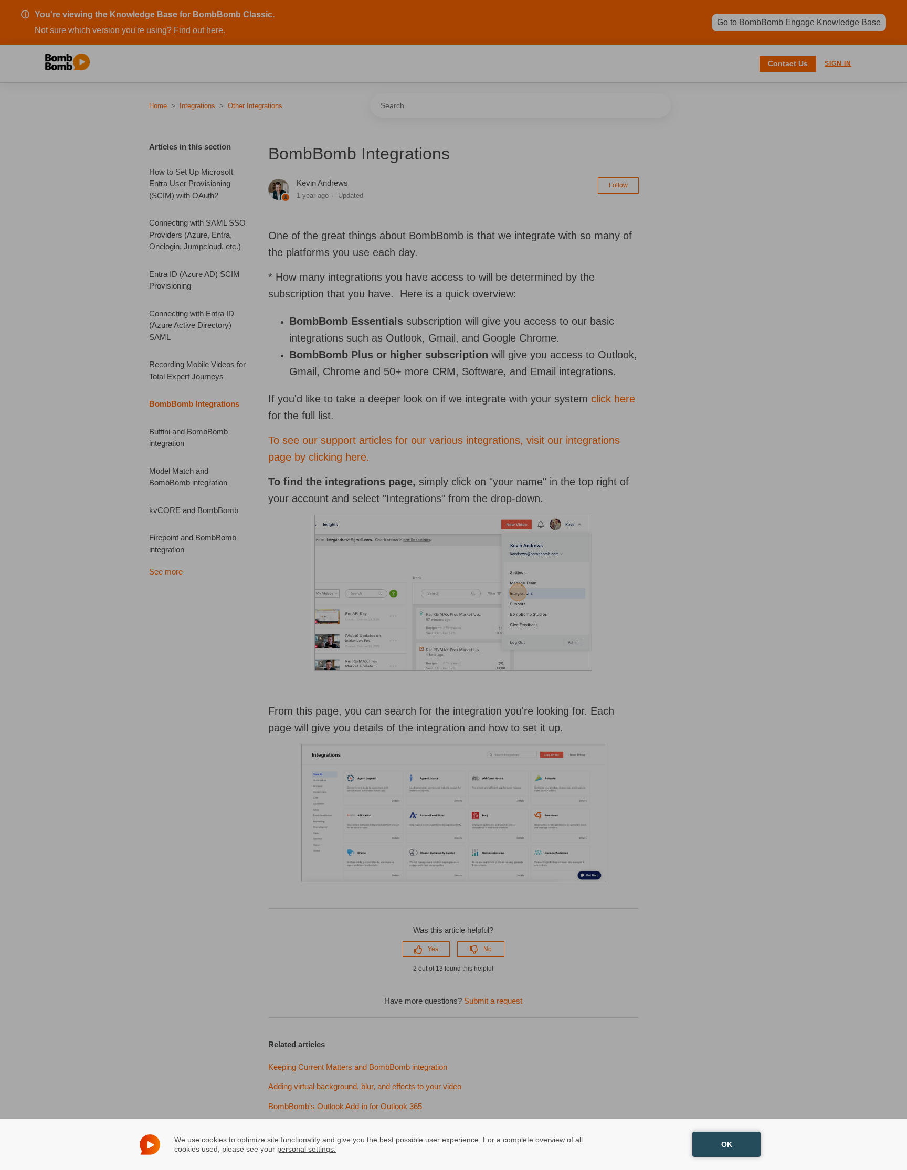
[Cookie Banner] (453, 1144)
